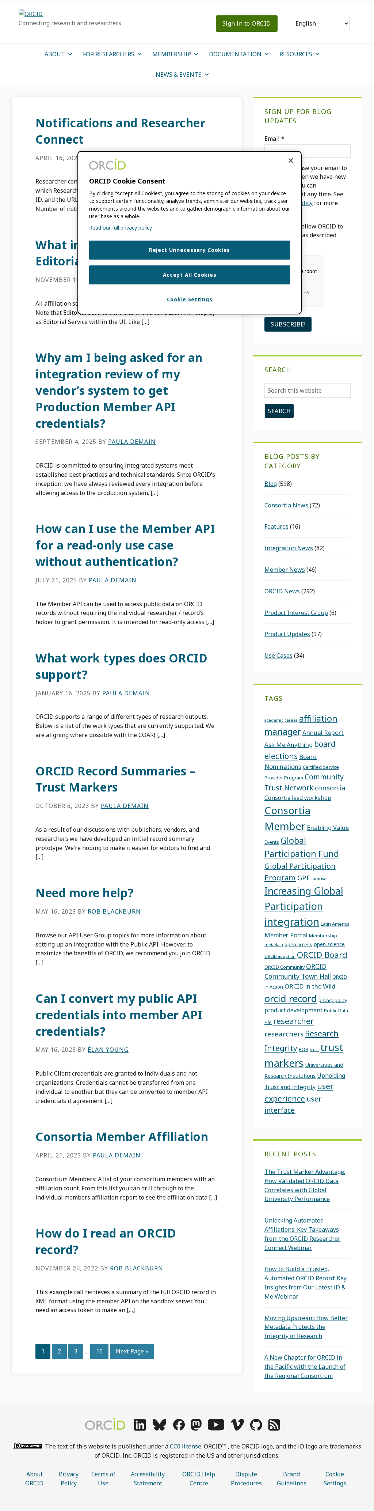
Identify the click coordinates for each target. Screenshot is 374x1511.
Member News (284, 570)
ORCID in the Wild (310, 986)
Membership (323, 935)
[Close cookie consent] (291, 160)
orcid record (290, 998)
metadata (273, 944)
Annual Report (323, 732)
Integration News (288, 548)
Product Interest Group (296, 613)
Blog (270, 484)
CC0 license (185, 1446)
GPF (303, 877)
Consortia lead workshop (297, 798)
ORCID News (282, 591)
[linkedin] (140, 1428)
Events (271, 842)
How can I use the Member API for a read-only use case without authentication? (125, 545)
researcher (293, 1021)
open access (298, 944)
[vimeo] (237, 1428)
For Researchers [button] (108, 54)
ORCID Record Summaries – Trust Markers (115, 779)
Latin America (335, 924)
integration (291, 921)
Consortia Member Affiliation (121, 1136)
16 (102, 1351)
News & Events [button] (179, 75)
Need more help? (84, 892)
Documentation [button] (235, 54)
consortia (330, 787)
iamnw (319, 878)
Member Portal (286, 935)
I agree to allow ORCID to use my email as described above (303, 235)
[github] (256, 1428)
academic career (281, 720)
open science (329, 944)
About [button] (55, 54)
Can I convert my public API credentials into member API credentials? (118, 1014)
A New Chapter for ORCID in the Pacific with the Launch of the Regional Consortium (305, 1366)
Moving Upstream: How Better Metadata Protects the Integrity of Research (306, 1327)
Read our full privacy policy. (121, 227)
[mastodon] (196, 1428)
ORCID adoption (279, 956)
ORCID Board (322, 954)
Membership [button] (171, 54)
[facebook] (179, 1428)
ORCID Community (284, 967)
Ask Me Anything (288, 744)
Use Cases (278, 655)
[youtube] (215, 1428)
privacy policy (332, 1000)
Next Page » (131, 1353)
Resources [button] (295, 54)
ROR (303, 1049)
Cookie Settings (335, 1478)
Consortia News (286, 505)
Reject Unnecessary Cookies (189, 249)
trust (314, 1049)
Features (276, 526)
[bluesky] (159, 1428)
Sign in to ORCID (246, 23)
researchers (284, 1033)
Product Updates (287, 634)
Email (274, 139)
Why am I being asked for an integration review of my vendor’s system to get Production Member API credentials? (119, 390)
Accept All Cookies (190, 274)
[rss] (274, 1428)
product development (293, 1010)
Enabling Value (328, 827)
